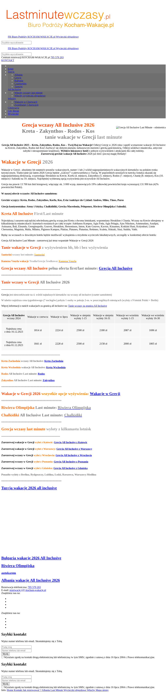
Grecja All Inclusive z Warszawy (74, 448)
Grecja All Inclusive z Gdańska (70, 468)
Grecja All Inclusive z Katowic (70, 442)
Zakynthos (49, 380)
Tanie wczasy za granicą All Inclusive (87, 305)
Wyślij (5, 654)
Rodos (41, 373)
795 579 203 (57, 57)
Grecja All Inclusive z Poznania (71, 461)
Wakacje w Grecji (105, 394)
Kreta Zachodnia (53, 361)
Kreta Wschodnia (56, 367)
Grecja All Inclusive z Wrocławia (74, 455)
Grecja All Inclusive (115, 268)
